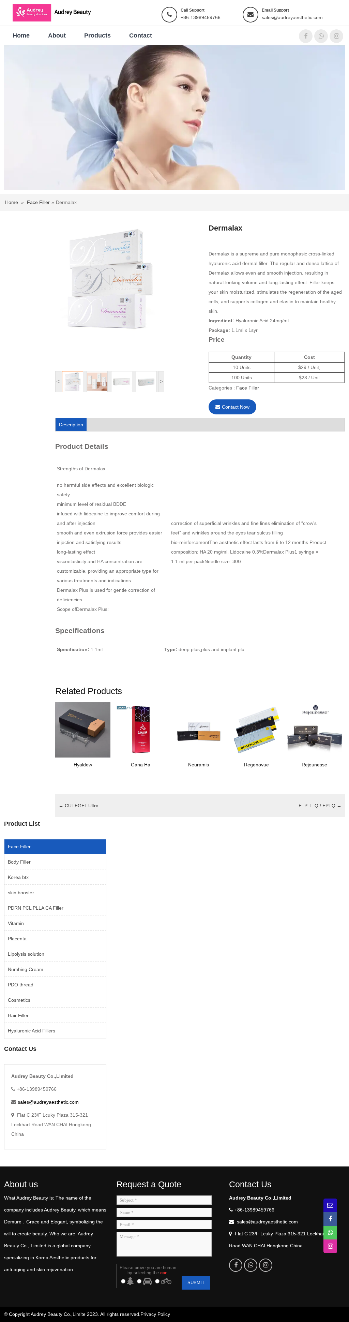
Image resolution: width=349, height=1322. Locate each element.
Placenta (17, 938)
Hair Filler (18, 1015)
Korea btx (18, 877)
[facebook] (306, 36)
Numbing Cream (25, 969)
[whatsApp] (321, 36)
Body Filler (19, 862)
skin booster (21, 892)
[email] (330, 1205)
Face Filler (38, 202)
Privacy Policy (155, 1314)
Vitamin (16, 923)
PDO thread (20, 984)
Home (21, 35)
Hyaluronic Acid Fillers (31, 1030)
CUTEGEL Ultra (78, 805)
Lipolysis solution (26, 954)
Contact (140, 35)
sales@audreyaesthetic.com (292, 17)
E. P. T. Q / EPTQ (320, 805)
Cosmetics (19, 1000)
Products (97, 35)
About (57, 35)
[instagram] (336, 36)
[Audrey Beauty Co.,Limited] (56, 12)
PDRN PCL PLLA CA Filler (35, 908)
